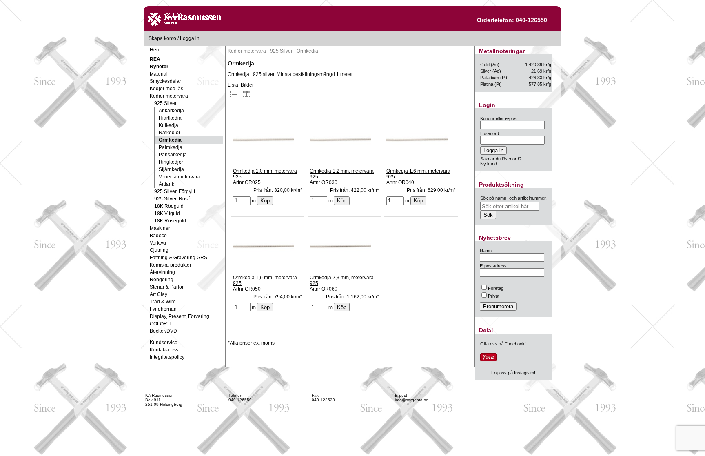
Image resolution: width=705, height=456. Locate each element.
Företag (495, 288)
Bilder (247, 85)
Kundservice (163, 342)
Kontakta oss (164, 350)
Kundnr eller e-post (499, 118)
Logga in (190, 38)
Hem (155, 50)
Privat (493, 296)
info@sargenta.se (411, 400)
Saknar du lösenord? (500, 158)
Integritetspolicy (167, 357)
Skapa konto (162, 38)
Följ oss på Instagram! (513, 372)
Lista (233, 85)
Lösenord (489, 133)
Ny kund (488, 163)
